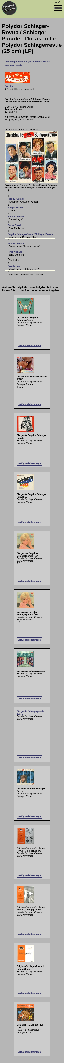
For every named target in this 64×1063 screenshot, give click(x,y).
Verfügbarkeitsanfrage (29, 345)
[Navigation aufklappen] (58, 11)
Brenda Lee (14, 266)
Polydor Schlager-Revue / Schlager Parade (30, 234)
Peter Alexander (16, 252)
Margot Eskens (15, 207)
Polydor (9, 86)
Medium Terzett (16, 216)
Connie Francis (16, 243)
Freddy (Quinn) (16, 199)
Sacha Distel (14, 225)
